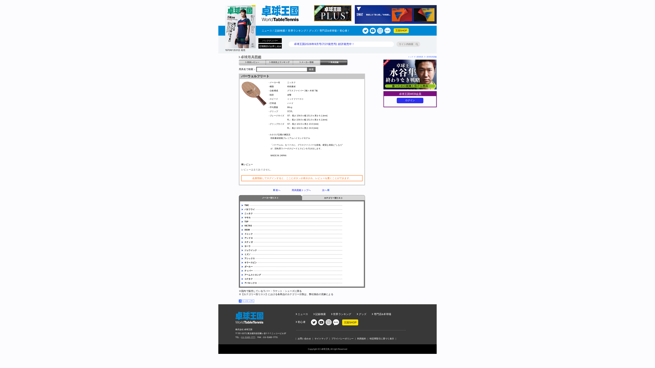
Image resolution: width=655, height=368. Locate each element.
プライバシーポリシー (342, 338)
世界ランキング (298, 30)
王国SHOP (401, 30)
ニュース (267, 30)
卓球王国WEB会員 (410, 94)
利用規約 (361, 338)
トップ (410, 57)
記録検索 (281, 30)
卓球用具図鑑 (431, 57)
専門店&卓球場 (328, 30)
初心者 (344, 30)
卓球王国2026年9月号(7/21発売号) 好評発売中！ (324, 44)
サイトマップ (321, 338)
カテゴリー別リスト (333, 198)
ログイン (410, 100)
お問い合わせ (304, 338)
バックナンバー (270, 40)
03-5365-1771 (248, 337)
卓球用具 (419, 57)
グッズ (313, 30)
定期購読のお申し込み (270, 46)
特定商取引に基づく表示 (382, 338)
